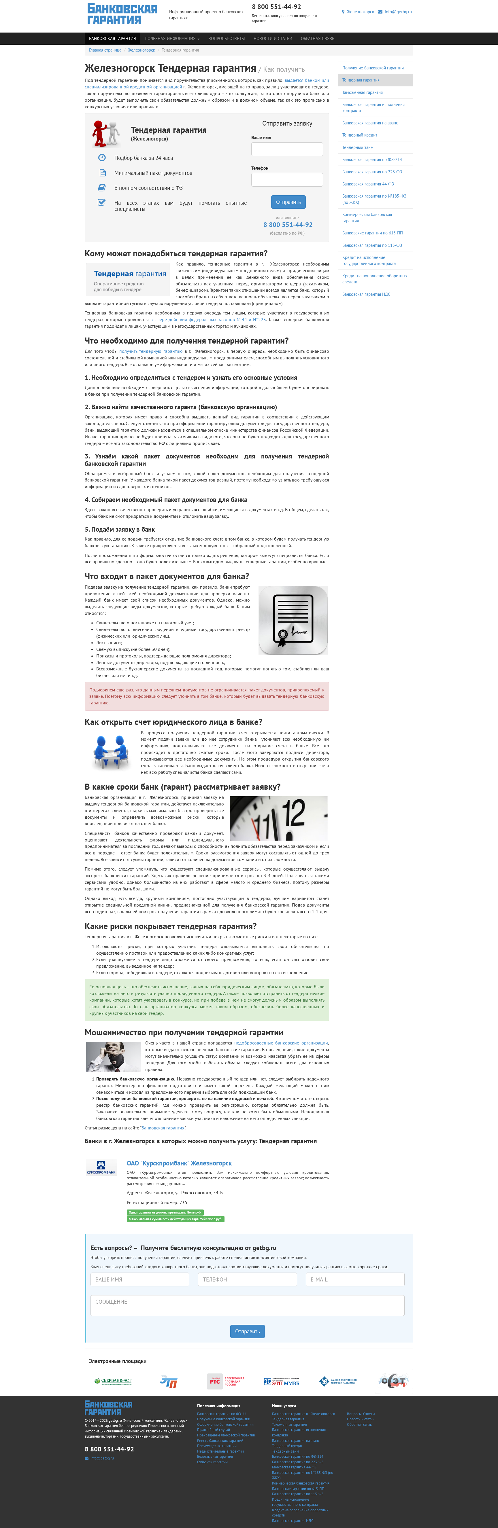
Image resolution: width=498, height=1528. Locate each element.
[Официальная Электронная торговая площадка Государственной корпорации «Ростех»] (169, 1381)
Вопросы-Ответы (226, 38)
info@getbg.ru (397, 11)
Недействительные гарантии (220, 1451)
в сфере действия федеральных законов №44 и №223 (208, 319)
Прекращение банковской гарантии (226, 1435)
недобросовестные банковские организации (281, 1043)
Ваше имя (261, 137)
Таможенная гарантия (362, 92)
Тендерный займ (357, 147)
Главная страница (105, 50)
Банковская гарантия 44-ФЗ (368, 184)
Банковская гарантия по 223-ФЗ (372, 172)
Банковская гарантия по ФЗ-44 (221, 1413)
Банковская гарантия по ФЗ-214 (372, 159)
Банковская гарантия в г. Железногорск (303, 1413)
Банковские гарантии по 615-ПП (372, 233)
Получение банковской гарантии (373, 68)
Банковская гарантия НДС (366, 294)
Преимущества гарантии (217, 1445)
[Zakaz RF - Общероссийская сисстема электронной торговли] (394, 1381)
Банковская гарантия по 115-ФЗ (372, 245)
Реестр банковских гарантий (220, 1440)
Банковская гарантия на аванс (370, 123)
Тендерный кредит (359, 135)
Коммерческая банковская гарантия (300, 1483)
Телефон (260, 168)
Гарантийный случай (213, 1429)
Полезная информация (171, 38)
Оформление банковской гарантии (225, 1424)
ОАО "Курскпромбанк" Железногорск (179, 1163)
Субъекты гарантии (212, 1461)
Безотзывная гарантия (215, 1456)
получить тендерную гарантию (151, 351)
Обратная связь (317, 38)
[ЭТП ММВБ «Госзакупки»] (281, 1381)
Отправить (288, 201)
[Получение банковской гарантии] (123, 13)
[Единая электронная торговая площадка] (337, 1381)
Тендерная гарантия (361, 80)
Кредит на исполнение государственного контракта (295, 1502)
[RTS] (225, 1381)
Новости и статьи (273, 38)
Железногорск (359, 11)
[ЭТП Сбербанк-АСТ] (113, 1381)
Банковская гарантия (112, 38)
